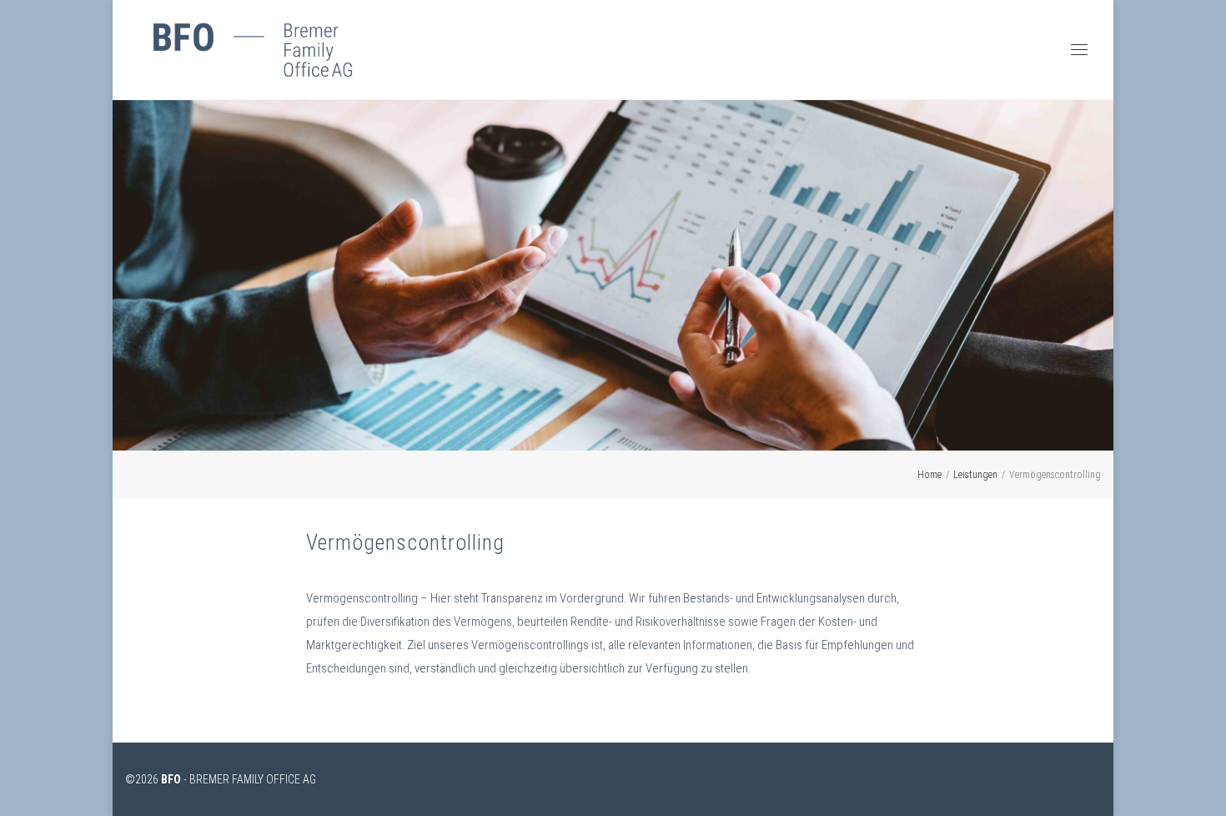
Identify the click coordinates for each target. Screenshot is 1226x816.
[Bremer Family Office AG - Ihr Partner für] (252, 50)
